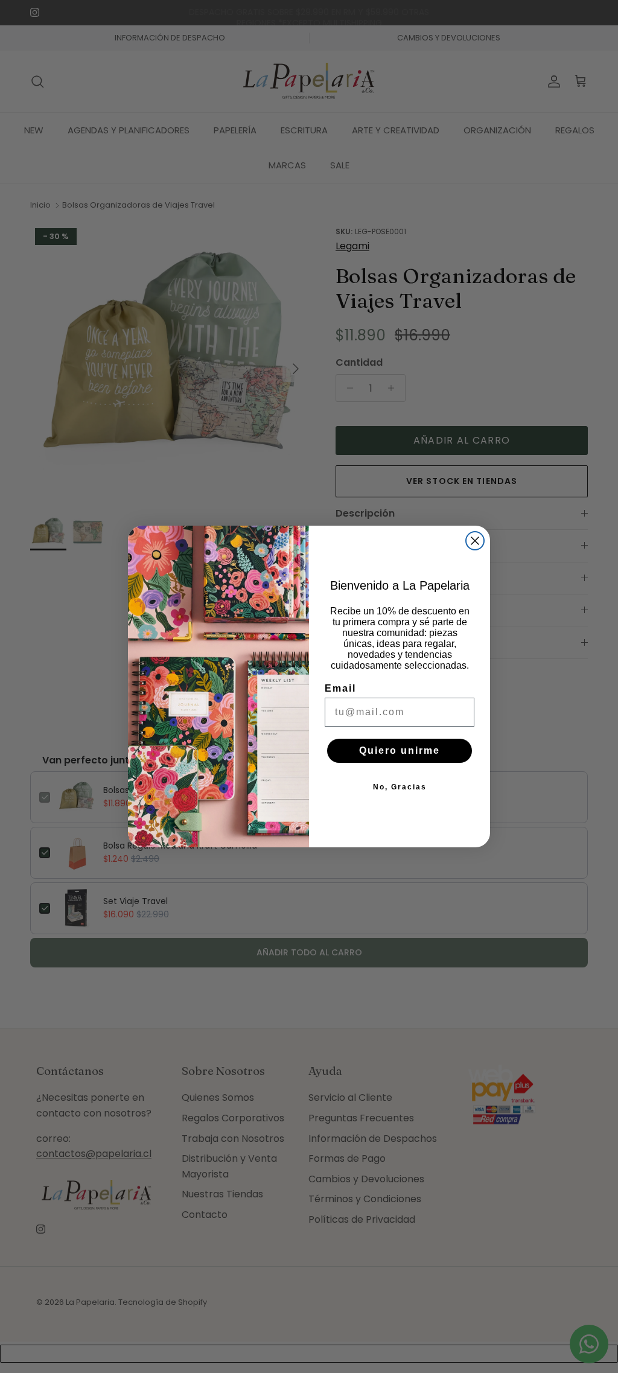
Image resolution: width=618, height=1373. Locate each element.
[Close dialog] (475, 541)
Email (340, 688)
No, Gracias (400, 787)
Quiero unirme (399, 750)
